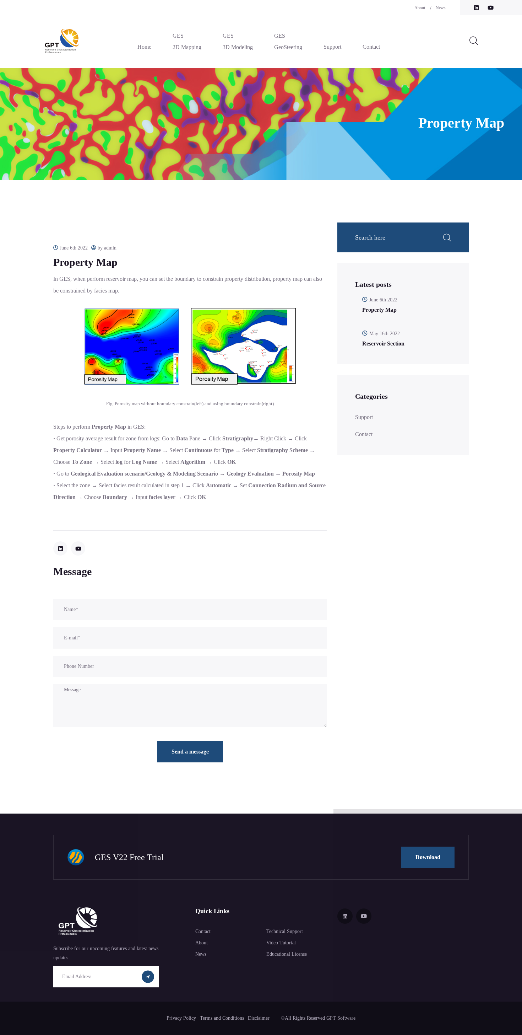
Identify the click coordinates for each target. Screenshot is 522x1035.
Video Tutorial (281, 942)
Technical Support (284, 931)
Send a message (190, 752)
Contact (371, 47)
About (419, 7)
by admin (106, 248)
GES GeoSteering (288, 41)
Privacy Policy (182, 1018)
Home (144, 47)
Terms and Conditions (222, 1018)
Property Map (379, 310)
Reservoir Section (383, 343)
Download (427, 857)
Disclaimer (259, 1018)
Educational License (286, 954)
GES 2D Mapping (187, 41)
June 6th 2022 (73, 248)
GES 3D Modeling (238, 41)
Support (332, 47)
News (441, 7)
